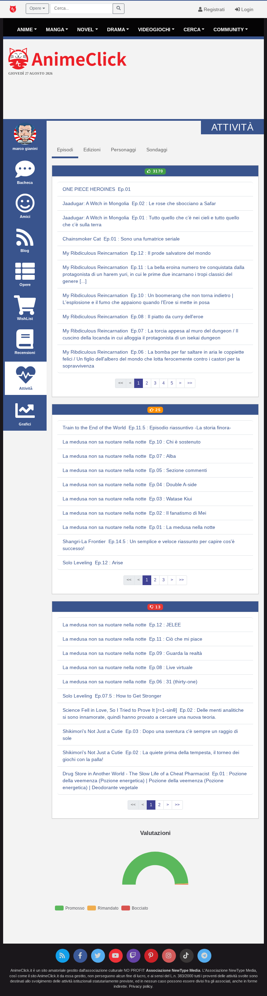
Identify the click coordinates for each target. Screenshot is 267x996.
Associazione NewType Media (173, 970)
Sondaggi (156, 149)
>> (189, 383)
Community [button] (228, 29)
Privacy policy (140, 986)
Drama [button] (116, 29)
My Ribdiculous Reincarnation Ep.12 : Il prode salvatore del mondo (137, 253)
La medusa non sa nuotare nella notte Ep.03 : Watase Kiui (127, 498)
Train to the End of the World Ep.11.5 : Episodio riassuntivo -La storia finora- (147, 427)
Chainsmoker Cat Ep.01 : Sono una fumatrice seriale (121, 239)
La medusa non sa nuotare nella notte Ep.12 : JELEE (122, 624)
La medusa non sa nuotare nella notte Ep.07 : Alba (119, 456)
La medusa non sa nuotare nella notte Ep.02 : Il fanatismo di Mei (134, 513)
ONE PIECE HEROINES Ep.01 (97, 189)
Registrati (213, 9)
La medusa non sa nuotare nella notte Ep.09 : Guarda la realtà (132, 653)
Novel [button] (85, 29)
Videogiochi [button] (154, 29)
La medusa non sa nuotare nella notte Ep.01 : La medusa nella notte (139, 527)
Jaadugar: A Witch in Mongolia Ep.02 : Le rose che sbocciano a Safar (139, 203)
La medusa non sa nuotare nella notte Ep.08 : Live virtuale (128, 667)
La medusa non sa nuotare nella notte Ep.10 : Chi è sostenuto (132, 442)
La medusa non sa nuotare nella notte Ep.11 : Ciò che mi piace (132, 639)
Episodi (65, 149)
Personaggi (123, 149)
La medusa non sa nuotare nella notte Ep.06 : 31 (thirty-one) (130, 681)
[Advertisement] (133, 98)
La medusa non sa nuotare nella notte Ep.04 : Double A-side (130, 484)
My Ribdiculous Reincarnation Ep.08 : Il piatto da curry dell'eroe (133, 316)
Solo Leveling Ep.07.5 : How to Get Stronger (112, 696)
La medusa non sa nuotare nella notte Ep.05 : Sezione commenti (135, 470)
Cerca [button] (192, 29)
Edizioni (91, 149)
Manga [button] (55, 29)
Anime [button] (25, 29)
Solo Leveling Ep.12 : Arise (93, 562)
